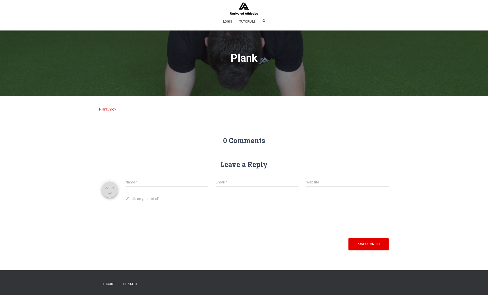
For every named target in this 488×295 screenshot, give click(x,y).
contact (130, 284)
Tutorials (247, 21)
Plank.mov (107, 109)
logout (109, 284)
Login (227, 21)
